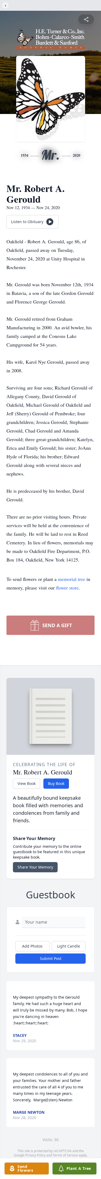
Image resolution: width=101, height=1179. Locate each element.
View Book (27, 783)
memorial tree (71, 579)
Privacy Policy (35, 1155)
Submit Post (50, 958)
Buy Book (56, 783)
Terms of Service (65, 1155)
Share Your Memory (35, 867)
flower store (67, 587)
